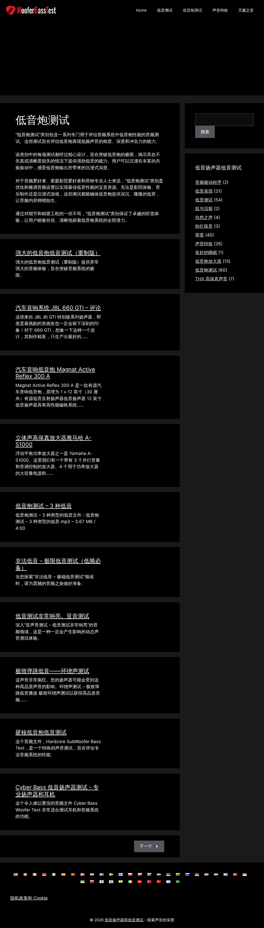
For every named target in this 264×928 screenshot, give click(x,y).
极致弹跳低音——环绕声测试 (52, 670)
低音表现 (204, 191)
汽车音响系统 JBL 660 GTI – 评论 (58, 307)
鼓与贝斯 (204, 208)
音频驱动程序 (208, 182)
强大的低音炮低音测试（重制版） (58, 252)
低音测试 (164, 10)
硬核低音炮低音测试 (41, 732)
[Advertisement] (132, 59)
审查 (199, 235)
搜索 (205, 131)
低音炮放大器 (208, 261)
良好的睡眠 (206, 252)
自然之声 (204, 217)
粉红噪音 (204, 226)
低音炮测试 (192, 10)
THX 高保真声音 (211, 278)
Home (141, 10)
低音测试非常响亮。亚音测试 (52, 616)
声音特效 (220, 10)
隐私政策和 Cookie (29, 898)
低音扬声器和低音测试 (124, 919)
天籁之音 (246, 10)
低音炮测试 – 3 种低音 (43, 505)
